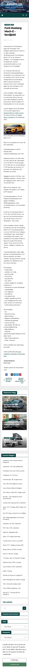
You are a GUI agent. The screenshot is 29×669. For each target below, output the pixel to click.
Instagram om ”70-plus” (10, 475)
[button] (23, 15)
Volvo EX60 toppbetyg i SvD (12, 588)
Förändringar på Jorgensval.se (12, 479)
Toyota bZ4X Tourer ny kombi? (13, 541)
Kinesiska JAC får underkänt (12, 523)
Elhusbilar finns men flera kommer (13, 441)
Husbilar (12, 437)
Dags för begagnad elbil (10, 532)
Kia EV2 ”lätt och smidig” (10, 554)
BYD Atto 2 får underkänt (11, 528)
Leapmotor (13, 402)
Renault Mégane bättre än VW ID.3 (19, 381)
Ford (12, 24)
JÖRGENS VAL (14, 3)
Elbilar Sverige (7, 571)
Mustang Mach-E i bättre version (14, 113)
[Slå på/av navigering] (26, 15)
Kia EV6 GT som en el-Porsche (9, 380)
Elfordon (7, 24)
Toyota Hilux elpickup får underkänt (14, 503)
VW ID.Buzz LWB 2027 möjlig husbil (14, 492)
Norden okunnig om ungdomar (12, 575)
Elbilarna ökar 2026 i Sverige (12, 562)
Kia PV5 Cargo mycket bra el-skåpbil (14, 513)
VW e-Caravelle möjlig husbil (12, 584)
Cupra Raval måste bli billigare (12, 488)
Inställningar (14, 660)
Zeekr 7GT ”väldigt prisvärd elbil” (13, 545)
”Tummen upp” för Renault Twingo (14, 558)
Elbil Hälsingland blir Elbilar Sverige (14, 579)
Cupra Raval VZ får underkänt (12, 566)
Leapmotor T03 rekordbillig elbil (11, 423)
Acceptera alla (14, 664)
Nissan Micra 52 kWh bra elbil (12, 549)
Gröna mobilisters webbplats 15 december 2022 (14, 354)
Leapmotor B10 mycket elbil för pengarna (11, 406)
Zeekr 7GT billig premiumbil (11, 536)
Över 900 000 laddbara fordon (12, 484)
